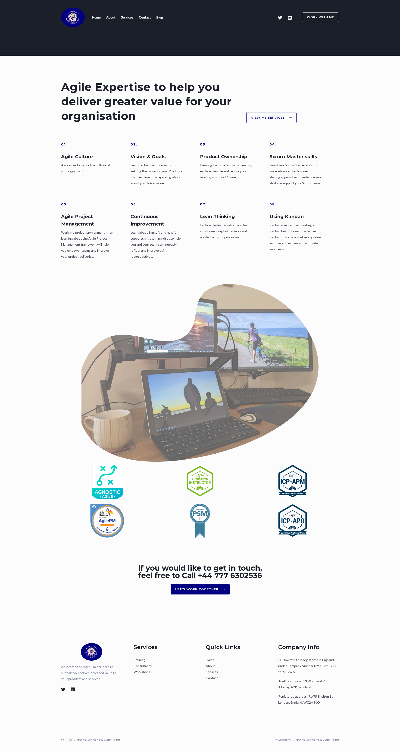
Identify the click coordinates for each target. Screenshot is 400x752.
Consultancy (143, 666)
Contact (145, 17)
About (111, 17)
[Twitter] (280, 18)
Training (139, 660)
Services (127, 17)
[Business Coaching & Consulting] (73, 16)
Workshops (142, 672)
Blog (159, 17)
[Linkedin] (290, 18)
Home (96, 17)
